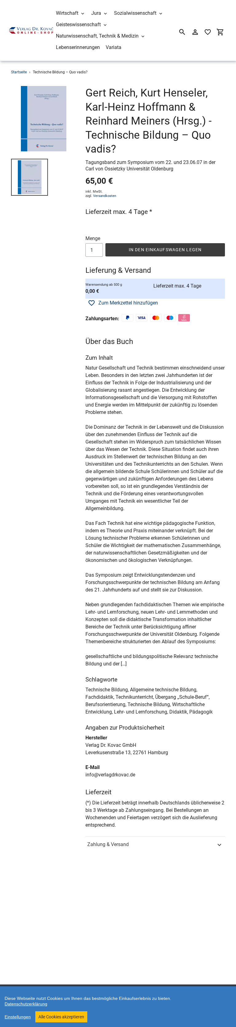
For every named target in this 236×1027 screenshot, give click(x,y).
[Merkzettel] (208, 32)
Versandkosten (104, 196)
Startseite (19, 72)
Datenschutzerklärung (26, 1003)
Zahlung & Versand (108, 844)
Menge (92, 238)
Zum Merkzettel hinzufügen (128, 303)
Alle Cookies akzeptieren (61, 1016)
